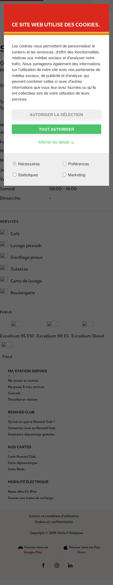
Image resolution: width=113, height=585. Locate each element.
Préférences (78, 163)
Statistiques (27, 174)
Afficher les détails (54, 142)
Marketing (76, 174)
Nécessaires (28, 163)
